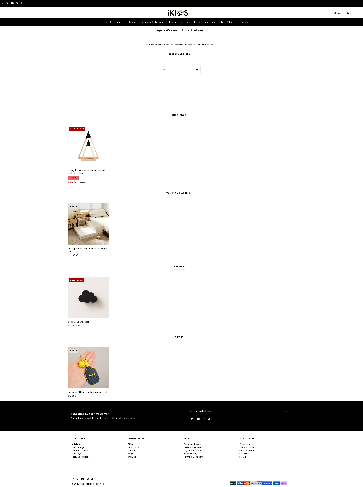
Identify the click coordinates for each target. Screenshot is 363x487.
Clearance (179, 115)
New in (179, 337)
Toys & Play (227, 22)
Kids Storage (78, 447)
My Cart (243, 456)
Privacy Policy (190, 453)
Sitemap (132, 456)
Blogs (130, 453)
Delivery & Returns (193, 447)
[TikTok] (21, 3)
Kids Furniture (78, 444)
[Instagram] (16, 3)
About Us (132, 450)
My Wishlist (244, 453)
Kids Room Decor (80, 450)
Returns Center (247, 450)
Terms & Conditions (193, 456)
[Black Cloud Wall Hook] (88, 297)
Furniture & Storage (152, 22)
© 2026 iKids (78, 483)
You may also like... (179, 193)
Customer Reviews (193, 444)
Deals (131, 22)
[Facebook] (2, 3)
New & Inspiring (113, 22)
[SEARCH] (335, 13)
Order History (245, 444)
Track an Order (246, 447)
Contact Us (133, 447)
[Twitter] (6, 3)
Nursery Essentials (204, 22)
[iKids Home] (177, 13)
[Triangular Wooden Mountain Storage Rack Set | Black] (88, 146)
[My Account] (339, 13)
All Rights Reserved (95, 483)
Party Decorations (81, 456)
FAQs (130, 444)
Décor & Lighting (178, 22)
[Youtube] (12, 3)
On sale (179, 266)
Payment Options (192, 450)
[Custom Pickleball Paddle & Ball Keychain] (88, 367)
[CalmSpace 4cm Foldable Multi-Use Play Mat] (88, 224)
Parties (244, 22)
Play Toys (76, 453)
